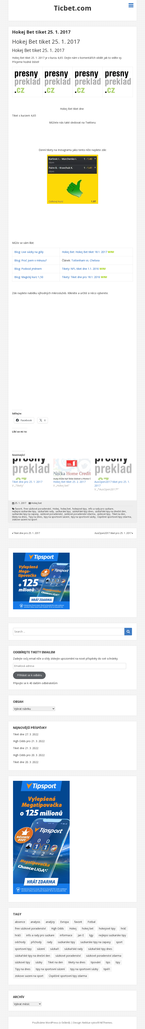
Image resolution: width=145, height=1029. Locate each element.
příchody (36, 942)
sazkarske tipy (63, 511)
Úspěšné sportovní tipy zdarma (114, 517)
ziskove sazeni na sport (24, 519)
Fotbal (91, 922)
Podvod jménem (31, 268)
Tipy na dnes (35, 517)
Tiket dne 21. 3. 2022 (25, 748)
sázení (41, 949)
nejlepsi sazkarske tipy (24, 511)
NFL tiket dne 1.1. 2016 (85, 268)
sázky (38, 962)
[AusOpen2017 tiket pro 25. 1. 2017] (113, 469)
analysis (35, 922)
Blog (17, 252)
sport (119, 942)
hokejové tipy (79, 509)
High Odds (57, 928)
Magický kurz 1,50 (32, 277)
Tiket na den (118, 514)
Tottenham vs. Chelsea (85, 260)
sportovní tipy (23, 949)
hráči (18, 935)
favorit (18, 509)
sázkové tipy (103, 514)
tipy (118, 962)
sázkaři (54, 949)
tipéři (107, 969)
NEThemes (106, 1022)
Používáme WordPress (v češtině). (51, 1022)
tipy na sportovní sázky (83, 517)
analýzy (50, 922)
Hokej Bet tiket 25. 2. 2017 (69, 482)
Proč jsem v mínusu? (34, 260)
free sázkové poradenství (37, 509)
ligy (91, 935)
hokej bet (66, 509)
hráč (123, 928)
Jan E (81, 935)
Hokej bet (36, 503)
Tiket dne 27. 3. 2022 (25, 734)
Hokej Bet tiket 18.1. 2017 (91, 252)
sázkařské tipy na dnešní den (110, 511)
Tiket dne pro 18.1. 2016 (85, 277)
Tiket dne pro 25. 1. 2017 (27, 482)
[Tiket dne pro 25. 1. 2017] (30, 469)
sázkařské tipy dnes (82, 511)
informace (66, 935)
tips (108, 962)
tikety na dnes (19, 517)
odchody (20, 942)
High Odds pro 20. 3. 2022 (29, 755)
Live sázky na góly (32, 252)
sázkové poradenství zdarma (79, 514)
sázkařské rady (46, 511)
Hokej (56, 509)
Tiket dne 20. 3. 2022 (25, 762)
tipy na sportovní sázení (56, 517)
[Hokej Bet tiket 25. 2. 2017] (72, 469)
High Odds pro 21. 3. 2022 (29, 741)
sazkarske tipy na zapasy (25, 514)
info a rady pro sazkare (100, 509)
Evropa (64, 922)
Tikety (65, 268)
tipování (95, 962)
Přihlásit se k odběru (29, 675)
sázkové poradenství (51, 514)
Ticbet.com (72, 8)
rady (49, 942)
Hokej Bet (68, 252)
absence (20, 922)
